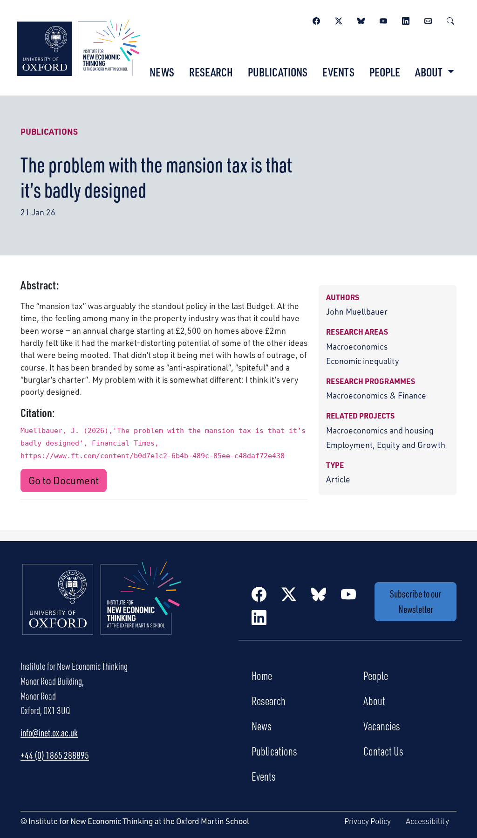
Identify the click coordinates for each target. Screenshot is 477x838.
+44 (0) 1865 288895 (54, 755)
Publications (277, 71)
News (162, 71)
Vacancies (381, 725)
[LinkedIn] (406, 19)
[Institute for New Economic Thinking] (78, 47)
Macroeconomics (357, 346)
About (374, 700)
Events (338, 71)
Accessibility (427, 821)
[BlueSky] (361, 19)
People (384, 71)
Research (211, 71)
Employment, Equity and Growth (385, 445)
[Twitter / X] (338, 19)
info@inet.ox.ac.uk (49, 733)
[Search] (450, 19)
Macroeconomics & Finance (376, 395)
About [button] (429, 71)
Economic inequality (362, 361)
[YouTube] (383, 19)
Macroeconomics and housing (380, 430)
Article (338, 479)
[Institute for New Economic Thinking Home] (102, 608)
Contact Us (383, 750)
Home (262, 675)
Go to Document (63, 480)
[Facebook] (316, 19)
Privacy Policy (367, 821)
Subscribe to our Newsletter (415, 601)
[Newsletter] (428, 19)
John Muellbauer (357, 311)
